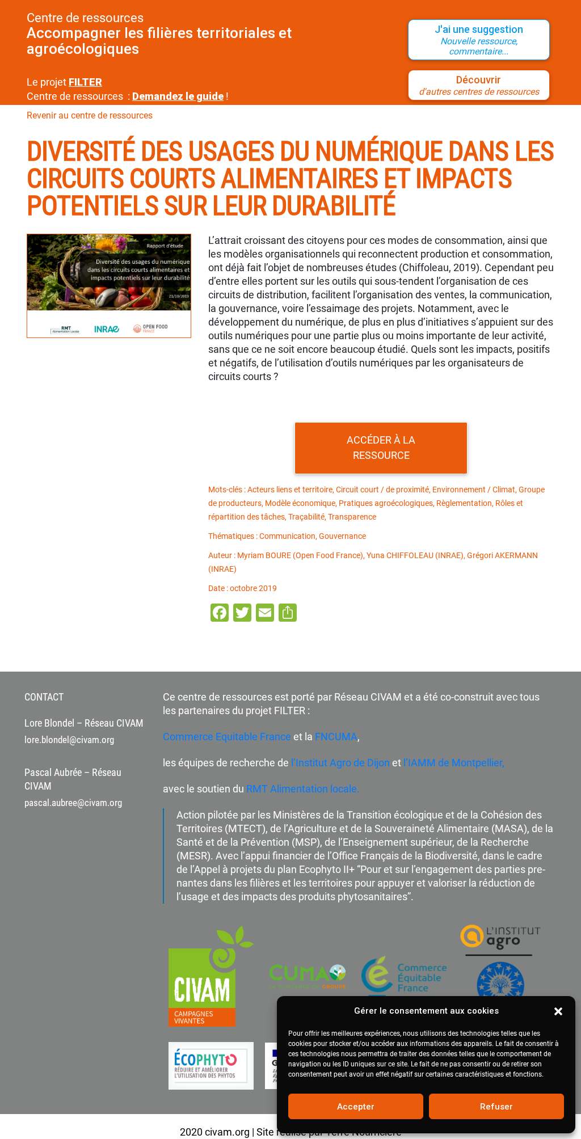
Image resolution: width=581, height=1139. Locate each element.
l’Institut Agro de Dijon (339, 763)
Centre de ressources (85, 18)
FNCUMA (336, 737)
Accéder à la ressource (381, 447)
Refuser (496, 1107)
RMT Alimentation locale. (303, 789)
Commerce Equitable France (227, 737)
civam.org (227, 1132)
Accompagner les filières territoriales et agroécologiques (159, 41)
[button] (558, 1010)
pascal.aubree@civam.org (73, 802)
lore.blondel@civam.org (69, 739)
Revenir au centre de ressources (90, 115)
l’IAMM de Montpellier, (453, 763)
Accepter (355, 1107)
